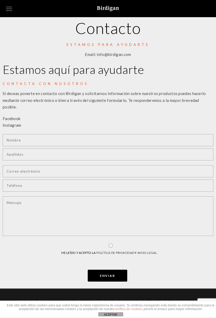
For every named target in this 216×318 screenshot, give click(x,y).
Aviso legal (147, 253)
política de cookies (128, 309)
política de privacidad (115, 253)
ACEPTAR (110, 314)
